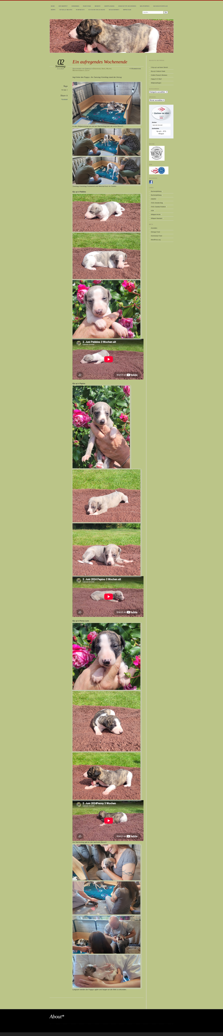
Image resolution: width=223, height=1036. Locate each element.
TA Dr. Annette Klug (157, 203)
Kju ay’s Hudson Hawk (158, 71)
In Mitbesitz (80, 9)
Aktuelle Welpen (65, 9)
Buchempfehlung (156, 191)
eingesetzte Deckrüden (127, 6)
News (53, 6)
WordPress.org (156, 239)
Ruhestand (87, 6)
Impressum (127, 9)
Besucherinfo (114, 9)
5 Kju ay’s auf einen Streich (159, 67)
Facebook (64, 99)
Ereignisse (97, 69)
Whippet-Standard (156, 218)
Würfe (53, 9)
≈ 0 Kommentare (135, 69)
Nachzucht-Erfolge (160, 6)
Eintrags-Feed (155, 232)
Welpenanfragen (156, 83)
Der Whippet (63, 6)
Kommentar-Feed (156, 236)
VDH (152, 210)
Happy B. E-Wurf (156, 79)
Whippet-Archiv (156, 214)
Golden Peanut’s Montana (159, 75)
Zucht (87, 70)
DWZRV (153, 199)
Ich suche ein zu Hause (96, 9)
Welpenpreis (144, 6)
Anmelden (154, 228)
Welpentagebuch (78, 70)
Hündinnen (75, 6)
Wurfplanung (109, 6)
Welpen (109, 69)
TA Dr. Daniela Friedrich (158, 206)
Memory (98, 6)
